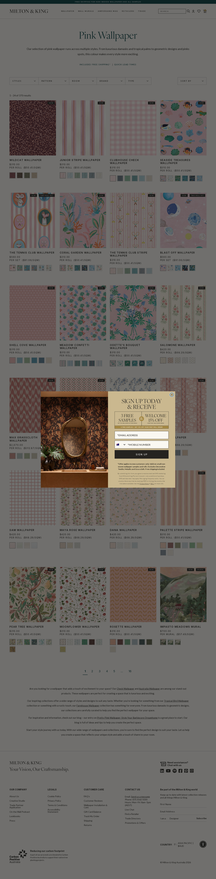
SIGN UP (142, 454)
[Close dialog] (172, 395)
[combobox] (120, 444)
